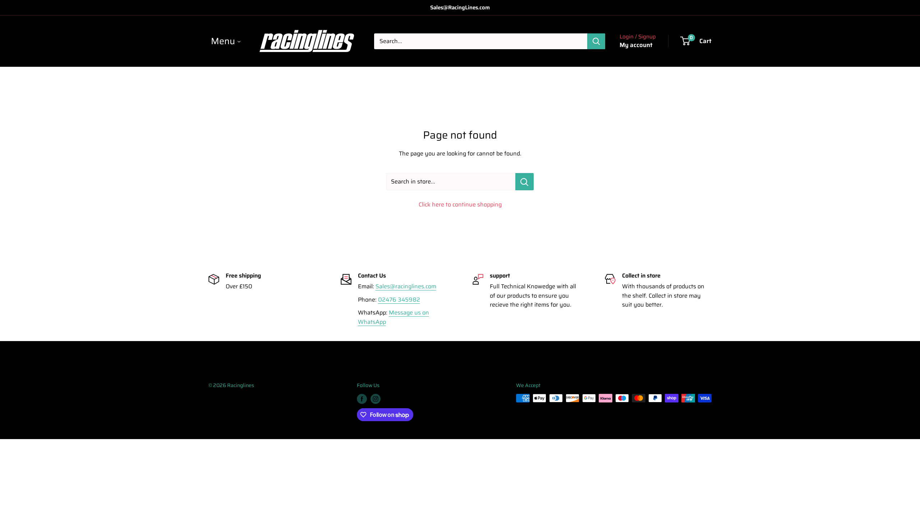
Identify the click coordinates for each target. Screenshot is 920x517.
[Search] (596, 41)
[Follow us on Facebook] (362, 399)
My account (636, 45)
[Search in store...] (524, 181)
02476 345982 (399, 299)
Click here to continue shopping (460, 204)
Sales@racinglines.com (406, 286)
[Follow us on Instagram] (376, 399)
